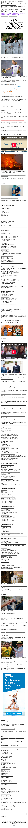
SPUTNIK (3, 770)
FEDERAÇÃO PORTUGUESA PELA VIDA (10, 552)
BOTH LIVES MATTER (6, 428)
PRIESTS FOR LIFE (5, 254)
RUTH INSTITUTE (5, 257)
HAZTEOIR (3, 495)
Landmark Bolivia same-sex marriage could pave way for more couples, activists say (13, 638)
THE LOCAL (3, 774)
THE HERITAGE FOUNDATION (7, 261)
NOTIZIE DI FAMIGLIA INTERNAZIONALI (10, 480)
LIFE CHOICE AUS (5, 302)
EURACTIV (3, 759)
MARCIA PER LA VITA (6, 477)
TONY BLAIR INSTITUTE (6, 809)
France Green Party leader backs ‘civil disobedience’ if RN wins (13, 409)
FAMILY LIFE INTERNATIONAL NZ (8, 299)
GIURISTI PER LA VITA (6, 473)
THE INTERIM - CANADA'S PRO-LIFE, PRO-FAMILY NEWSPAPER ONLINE (12, 287)
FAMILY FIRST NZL (5, 297)
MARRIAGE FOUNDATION (6, 440)
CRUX (2, 211)
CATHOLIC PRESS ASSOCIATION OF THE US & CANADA (13, 268)
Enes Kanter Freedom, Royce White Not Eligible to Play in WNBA (13, 127)
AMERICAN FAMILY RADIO (7, 207)
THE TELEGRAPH (5, 777)
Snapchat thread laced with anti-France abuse (10, 384)
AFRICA (3, 720)
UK (1, 307)
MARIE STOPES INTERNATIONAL (8, 803)
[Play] (3, 149)
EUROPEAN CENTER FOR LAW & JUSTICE (10, 434)
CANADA (3, 153)
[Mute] (22, 149)
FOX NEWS (3, 760)
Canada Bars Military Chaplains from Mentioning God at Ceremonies (12, 179)
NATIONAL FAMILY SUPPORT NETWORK (10, 280)
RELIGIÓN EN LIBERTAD (6, 502)
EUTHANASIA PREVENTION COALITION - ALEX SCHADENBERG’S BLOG (11, 273)
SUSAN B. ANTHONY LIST (7, 258)
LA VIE (2, 528)
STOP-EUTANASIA (5, 559)
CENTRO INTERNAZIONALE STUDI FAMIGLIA (11, 469)
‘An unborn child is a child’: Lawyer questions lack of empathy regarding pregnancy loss (14, 662)
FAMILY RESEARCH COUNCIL (7, 244)
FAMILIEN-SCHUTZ (5, 515)
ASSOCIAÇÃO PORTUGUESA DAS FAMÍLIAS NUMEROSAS (11, 547)
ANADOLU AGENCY (5, 750)
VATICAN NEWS (4, 784)
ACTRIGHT (3, 232)
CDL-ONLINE (4, 513)
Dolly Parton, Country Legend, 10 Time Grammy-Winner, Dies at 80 (14, 117)
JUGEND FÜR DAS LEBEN (7, 516)
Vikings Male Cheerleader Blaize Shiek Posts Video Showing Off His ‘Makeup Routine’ (13, 77)
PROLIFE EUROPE (5, 447)
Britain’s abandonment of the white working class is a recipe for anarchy (13, 312)
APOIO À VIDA (4, 541)
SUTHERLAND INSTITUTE (7, 260)
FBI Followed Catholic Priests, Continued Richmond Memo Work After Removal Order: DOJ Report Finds (13, 100)
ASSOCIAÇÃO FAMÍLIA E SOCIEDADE (9, 542)
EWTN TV (3, 214)
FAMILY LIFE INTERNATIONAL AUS (9, 298)
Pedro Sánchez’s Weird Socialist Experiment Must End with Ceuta (13, 375)
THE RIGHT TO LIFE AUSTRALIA (8, 304)
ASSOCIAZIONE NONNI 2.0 (7, 466)
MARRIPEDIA (4, 250)
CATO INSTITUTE (5, 240)
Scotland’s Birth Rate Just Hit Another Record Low (11, 322)
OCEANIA (3, 183)
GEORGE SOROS (5, 796)
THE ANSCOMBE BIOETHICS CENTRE (9, 458)
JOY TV (3, 276)
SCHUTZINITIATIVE (5, 519)
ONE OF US (3, 442)
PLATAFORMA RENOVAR (6, 556)
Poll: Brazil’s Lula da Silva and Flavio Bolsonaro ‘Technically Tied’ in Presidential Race (13, 658)
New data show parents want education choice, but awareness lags (11, 103)
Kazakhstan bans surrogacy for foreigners (10, 745)
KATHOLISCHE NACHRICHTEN (8, 517)
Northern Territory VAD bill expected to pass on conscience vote (13, 201)
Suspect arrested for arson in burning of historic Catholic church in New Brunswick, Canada (13, 172)
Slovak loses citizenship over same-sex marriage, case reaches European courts (12, 398)
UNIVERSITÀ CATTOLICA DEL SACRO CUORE (11, 484)
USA (2, 31)
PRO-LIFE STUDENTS (6, 445)
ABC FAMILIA (4, 490)
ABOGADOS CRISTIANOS (7, 491)
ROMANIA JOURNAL (5, 769)
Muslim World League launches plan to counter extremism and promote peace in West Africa (13, 728)
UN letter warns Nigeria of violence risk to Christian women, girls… (13, 732)
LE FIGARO (3, 530)
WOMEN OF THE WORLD (6, 225)
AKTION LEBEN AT (5, 509)
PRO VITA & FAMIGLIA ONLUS (7, 481)
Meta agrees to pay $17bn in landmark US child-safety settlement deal (12, 619)
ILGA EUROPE (4, 799)
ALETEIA (3, 234)
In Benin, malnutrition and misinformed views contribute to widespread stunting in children (13, 725)
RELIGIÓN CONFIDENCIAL (7, 501)
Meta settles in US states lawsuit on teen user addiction (12, 120)
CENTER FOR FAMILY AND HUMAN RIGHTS (10, 242)
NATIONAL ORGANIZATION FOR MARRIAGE (11, 253)
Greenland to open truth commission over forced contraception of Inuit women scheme (11, 387)
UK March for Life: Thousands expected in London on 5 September (12, 337)
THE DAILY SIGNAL (5, 222)
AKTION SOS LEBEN (5, 510)
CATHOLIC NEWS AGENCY (7, 209)
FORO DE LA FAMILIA (6, 494)
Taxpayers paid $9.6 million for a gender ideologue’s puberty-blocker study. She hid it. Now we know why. (13, 14)
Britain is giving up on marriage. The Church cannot (11, 320)
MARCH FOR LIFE (5, 249)
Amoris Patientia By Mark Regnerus (8, 610)
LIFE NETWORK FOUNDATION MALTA (9, 438)
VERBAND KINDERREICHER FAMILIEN (9, 520)
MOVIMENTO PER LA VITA (7, 479)
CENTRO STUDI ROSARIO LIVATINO (9, 470)
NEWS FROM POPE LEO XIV (7, 565)
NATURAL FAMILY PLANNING (7, 441)
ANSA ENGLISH (4, 752)
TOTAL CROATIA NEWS (6, 780)
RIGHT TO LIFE (4, 451)
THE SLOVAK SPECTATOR (7, 776)
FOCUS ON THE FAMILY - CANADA (9, 275)
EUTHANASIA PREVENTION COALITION (10, 271)
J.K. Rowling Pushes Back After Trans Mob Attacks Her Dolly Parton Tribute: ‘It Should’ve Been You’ (14, 623)
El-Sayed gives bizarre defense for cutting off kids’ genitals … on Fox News (13, 130)
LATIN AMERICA (4, 635)
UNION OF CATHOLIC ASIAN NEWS (9, 783)
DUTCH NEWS (4, 755)
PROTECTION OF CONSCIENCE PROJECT (10, 448)
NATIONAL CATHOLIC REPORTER (8, 279)
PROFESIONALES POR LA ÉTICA (8, 498)
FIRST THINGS (4, 215)
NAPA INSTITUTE (5, 251)
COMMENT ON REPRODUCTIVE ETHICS (10, 432)
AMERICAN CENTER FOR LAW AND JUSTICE (11, 236)
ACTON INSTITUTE (5, 230)
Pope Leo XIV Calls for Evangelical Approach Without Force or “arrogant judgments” (13, 590)
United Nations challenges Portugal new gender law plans (13, 381)
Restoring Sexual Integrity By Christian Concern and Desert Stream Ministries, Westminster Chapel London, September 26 (13, 316)
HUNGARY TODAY (5, 762)
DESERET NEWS (5, 212)
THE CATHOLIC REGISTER (7, 285)
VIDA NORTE (4, 560)
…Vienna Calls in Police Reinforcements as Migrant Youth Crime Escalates (13, 417)
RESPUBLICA (4, 449)
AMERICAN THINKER (5, 208)
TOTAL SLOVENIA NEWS (6, 781)
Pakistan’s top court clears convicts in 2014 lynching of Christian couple (12, 742)
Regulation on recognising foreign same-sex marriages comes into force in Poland (14, 402)
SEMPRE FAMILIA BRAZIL (7, 557)
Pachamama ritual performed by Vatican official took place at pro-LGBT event (13, 669)
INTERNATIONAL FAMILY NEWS (8, 763)
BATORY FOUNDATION (6, 789)
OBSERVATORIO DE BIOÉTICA (8, 497)
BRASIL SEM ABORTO (6, 549)
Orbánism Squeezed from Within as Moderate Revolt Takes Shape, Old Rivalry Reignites (13, 423)
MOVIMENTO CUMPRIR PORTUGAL (9, 555)
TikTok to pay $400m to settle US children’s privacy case (13, 632)
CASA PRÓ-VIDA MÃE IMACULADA (9, 550)
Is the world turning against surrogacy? (9, 615)
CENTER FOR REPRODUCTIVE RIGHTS (10, 791)
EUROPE (3, 360)
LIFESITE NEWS (4, 219)
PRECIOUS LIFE (4, 444)
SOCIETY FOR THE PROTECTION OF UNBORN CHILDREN (14, 456)
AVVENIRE (3, 467)
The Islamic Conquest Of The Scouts (9, 16)
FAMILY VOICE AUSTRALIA (7, 301)
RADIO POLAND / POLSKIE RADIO (8, 767)
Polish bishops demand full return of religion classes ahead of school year (14, 391)
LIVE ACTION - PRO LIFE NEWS (8, 221)
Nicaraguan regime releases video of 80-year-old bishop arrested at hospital (12, 665)
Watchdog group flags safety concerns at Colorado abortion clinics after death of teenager (13, 123)
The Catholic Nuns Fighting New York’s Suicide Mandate (13, 54)
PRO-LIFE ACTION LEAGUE (7, 256)
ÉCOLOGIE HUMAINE (6, 526)
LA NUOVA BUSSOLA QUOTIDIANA (8, 476)
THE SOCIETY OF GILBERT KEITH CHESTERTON (12, 263)
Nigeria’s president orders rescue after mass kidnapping (12, 721)
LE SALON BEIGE (5, 531)
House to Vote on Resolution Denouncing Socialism (12, 57)
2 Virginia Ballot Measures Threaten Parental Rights (12, 11)
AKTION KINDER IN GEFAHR (7, 508)
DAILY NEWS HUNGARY (6, 753)
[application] (14, 143)
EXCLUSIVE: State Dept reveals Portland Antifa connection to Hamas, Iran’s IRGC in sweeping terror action (13, 113)
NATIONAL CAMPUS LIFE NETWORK (9, 278)
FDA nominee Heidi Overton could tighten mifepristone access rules (12, 110)
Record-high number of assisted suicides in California (12, 96)
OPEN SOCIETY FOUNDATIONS (8, 806)
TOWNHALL (3, 224)
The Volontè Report (14, 24)
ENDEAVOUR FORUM (6, 295)
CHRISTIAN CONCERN (6, 430)
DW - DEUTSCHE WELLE (6, 756)
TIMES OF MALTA (5, 778)
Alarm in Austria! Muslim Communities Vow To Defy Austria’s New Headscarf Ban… (13, 413)
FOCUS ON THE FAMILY (6, 217)
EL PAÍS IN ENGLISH (5, 757)
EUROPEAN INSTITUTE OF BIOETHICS (10, 435)
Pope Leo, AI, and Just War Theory (8, 583)
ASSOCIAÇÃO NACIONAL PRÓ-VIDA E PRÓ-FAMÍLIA (12, 545)
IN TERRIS (3, 474)
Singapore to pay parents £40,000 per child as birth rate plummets (12, 739)
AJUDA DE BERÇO (5, 539)
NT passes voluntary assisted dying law (9, 198)
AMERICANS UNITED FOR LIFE (8, 239)
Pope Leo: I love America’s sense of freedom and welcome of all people (14, 587)
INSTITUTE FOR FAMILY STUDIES (8, 246)
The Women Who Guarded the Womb (9, 629)
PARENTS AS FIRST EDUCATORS (8, 282)
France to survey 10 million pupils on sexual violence (12, 419)
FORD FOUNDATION (5, 794)
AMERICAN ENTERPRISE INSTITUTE (9, 237)
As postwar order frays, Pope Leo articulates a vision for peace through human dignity (13, 568)
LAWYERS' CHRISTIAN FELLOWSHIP (9, 437)
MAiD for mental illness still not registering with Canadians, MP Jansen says (13, 175)
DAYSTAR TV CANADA (6, 269)
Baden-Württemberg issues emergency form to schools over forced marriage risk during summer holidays (13, 406)
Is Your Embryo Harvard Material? (8, 613)
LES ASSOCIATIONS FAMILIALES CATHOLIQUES (12, 533)
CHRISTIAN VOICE (5, 431)
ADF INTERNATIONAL (6, 233)
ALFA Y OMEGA (4, 492)
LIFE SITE (3, 218)
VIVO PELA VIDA (5, 562)
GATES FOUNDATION (6, 795)
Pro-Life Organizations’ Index (7, 283)
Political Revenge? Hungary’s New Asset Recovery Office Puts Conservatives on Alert (13, 378)
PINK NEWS (3, 808)
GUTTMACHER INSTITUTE (7, 798)
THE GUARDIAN (4, 773)
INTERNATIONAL (5, 594)
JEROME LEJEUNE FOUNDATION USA (9, 247)
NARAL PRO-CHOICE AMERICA (8, 805)
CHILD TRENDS (4, 243)
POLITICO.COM (4, 764)
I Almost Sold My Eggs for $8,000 (8, 106)
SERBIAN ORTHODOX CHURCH (8, 454)
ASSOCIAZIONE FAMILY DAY (7, 465)
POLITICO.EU (4, 766)
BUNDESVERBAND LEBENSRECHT (9, 512)
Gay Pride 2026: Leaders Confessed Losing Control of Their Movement (13, 626)
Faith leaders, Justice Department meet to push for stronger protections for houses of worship (13, 81)
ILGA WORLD (4, 801)
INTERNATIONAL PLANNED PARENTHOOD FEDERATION (13, 802)
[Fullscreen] (25, 149)
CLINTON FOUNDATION (6, 792)
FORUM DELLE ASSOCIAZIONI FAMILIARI (10, 472)
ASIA (2, 736)
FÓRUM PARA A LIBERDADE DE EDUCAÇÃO (11, 553)
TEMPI (2, 483)
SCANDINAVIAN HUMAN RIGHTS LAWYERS (10, 452)
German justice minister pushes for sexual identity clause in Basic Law (13, 394)
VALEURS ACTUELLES (6, 534)
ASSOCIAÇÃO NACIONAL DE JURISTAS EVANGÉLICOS (13, 544)
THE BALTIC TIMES (5, 771)
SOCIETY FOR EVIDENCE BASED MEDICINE (11, 455)
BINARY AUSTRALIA (5, 292)
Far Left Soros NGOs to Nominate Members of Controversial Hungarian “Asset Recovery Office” (13, 4)
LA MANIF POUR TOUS (6, 527)
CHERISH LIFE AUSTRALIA (7, 294)
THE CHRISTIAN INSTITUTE (7, 459)
